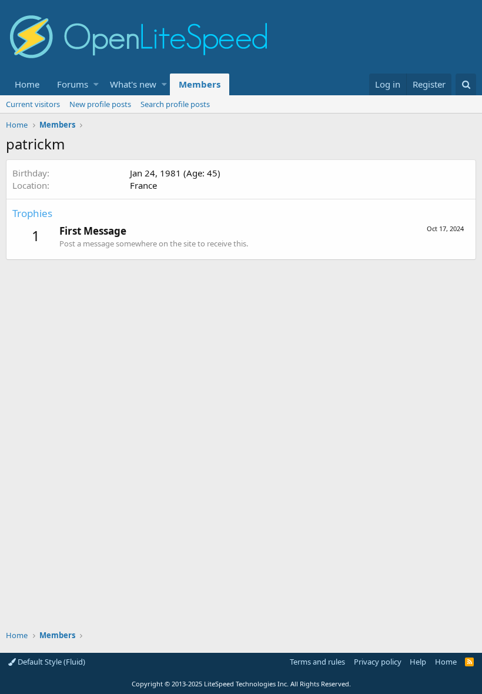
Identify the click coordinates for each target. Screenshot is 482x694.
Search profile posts (175, 104)
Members (199, 84)
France (143, 185)
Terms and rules (317, 661)
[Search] (466, 84)
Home (27, 84)
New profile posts (100, 104)
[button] (96, 84)
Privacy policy (377, 661)
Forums (72, 84)
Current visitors (33, 104)
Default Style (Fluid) (50, 661)
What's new (133, 84)
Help (418, 661)
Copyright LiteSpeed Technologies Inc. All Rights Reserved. (241, 683)
